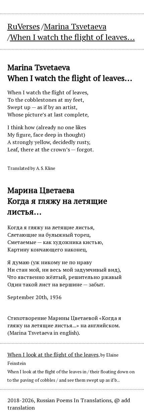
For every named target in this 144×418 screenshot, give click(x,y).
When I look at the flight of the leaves (52, 354)
